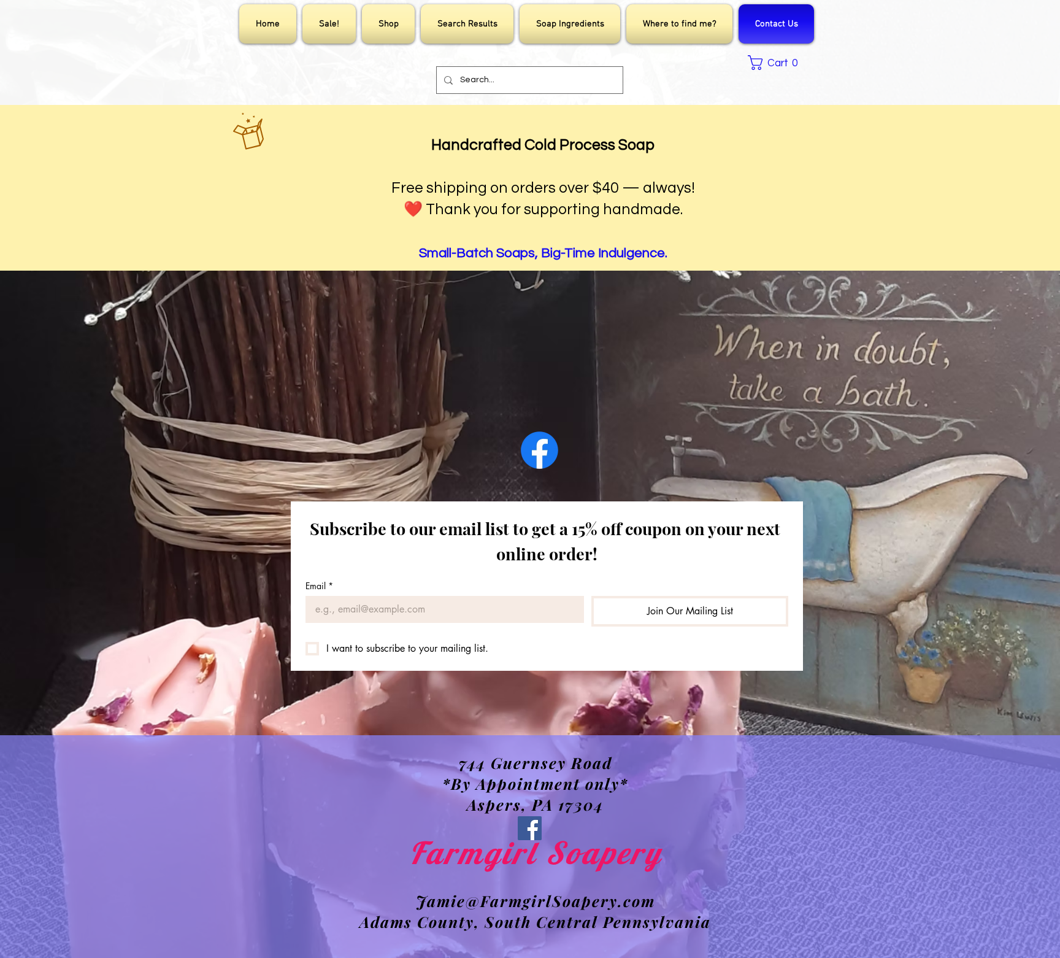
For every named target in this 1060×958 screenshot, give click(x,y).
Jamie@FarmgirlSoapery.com (535, 900)
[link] (776, 62)
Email (319, 586)
